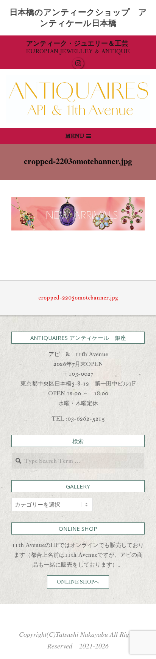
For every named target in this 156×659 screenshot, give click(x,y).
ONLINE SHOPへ (78, 582)
